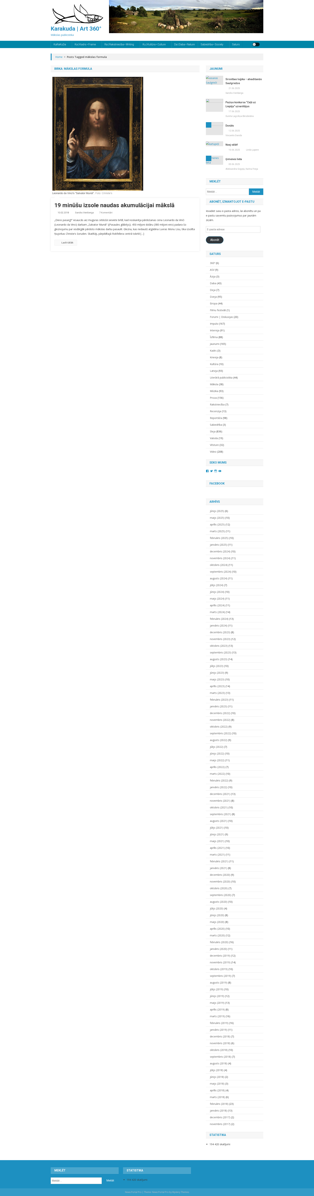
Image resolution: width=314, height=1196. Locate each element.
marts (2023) (217, 693)
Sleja (213, 431)
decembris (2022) (220, 713)
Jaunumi (214, 344)
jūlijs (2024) (216, 585)
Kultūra (214, 364)
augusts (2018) (218, 1063)
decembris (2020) (220, 874)
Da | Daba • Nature (184, 44)
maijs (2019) (217, 1002)
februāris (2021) (219, 861)
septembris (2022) (220, 733)
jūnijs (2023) (217, 672)
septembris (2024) (220, 571)
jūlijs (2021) (216, 827)
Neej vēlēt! (232, 144)
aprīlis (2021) (217, 848)
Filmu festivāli (218, 310)
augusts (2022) (218, 740)
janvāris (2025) (218, 544)
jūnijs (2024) (217, 592)
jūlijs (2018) (216, 1070)
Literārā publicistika (221, 377)
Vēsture (214, 445)
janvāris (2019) (218, 1029)
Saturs (236, 44)
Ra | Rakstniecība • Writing (119, 44)
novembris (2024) (220, 558)
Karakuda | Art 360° (76, 28)
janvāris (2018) (218, 1110)
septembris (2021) (220, 814)
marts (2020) (217, 935)
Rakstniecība (217, 404)
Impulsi (214, 323)
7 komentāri (105, 212)
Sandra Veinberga (84, 212)
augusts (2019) (218, 982)
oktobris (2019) (219, 969)
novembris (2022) (220, 720)
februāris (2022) (219, 780)
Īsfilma (214, 337)
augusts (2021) (218, 821)
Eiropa (213, 303)
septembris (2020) (220, 895)
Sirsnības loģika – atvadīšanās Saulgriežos (244, 81)
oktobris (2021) (219, 807)
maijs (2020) (217, 922)
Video (213, 451)
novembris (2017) (220, 1124)
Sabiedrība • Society (212, 44)
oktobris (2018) (219, 1050)
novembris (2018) (220, 1043)
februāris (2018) (219, 1104)
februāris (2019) (219, 1023)
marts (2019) (217, 1016)
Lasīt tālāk (67, 242)
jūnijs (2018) (217, 1077)
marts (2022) (217, 773)
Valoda (214, 438)
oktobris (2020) (219, 888)
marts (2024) (217, 612)
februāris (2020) (219, 942)
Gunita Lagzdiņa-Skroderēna (240, 116)
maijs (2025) (217, 517)
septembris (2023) (220, 652)
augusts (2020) (218, 901)
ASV (212, 269)
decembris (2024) (220, 551)
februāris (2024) (219, 618)
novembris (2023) (220, 639)
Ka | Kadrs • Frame (85, 44)
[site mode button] (256, 44)
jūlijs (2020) (216, 908)
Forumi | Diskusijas (221, 317)
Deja (213, 290)
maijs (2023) (217, 679)
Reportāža (216, 418)
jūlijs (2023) (216, 666)
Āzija (213, 276)
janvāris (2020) (218, 949)
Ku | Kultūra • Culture (154, 44)
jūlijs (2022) (216, 746)
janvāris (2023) (218, 706)
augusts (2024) (218, 578)
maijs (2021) (217, 841)
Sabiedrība (216, 424)
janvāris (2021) (218, 868)
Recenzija (215, 411)
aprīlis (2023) (217, 686)
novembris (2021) (220, 800)
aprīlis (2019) (217, 1009)
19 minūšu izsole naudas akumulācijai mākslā (114, 205)
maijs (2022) (217, 760)
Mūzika (214, 391)
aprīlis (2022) (217, 767)
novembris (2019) (220, 962)
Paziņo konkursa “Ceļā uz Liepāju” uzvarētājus (241, 104)
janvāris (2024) (218, 625)
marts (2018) (217, 1097)
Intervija (214, 330)
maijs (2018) (217, 1083)
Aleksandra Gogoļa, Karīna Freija (242, 169)
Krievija (214, 357)
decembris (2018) (220, 1036)
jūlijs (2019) (216, 989)
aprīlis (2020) (217, 928)
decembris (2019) (220, 955)
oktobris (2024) (219, 565)
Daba (213, 283)
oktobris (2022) (219, 726)
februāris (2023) (219, 699)
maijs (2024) (217, 598)
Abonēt (214, 240)
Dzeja (213, 296)
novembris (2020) (220, 881)
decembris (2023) (220, 632)
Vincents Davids (234, 135)
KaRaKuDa (60, 44)
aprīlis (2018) (217, 1090)
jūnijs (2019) (217, 996)
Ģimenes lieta (234, 159)
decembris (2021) (220, 794)
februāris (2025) (219, 538)
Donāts (230, 125)
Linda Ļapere (252, 150)
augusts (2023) (218, 659)
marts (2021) (217, 854)
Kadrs (213, 350)
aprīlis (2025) (217, 524)
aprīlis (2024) (217, 605)
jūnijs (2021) (217, 834)
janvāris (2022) (218, 787)
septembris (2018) (220, 1056)
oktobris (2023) (219, 645)
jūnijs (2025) (217, 511)
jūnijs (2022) (217, 753)
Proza (213, 397)
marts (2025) (217, 531)
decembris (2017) (220, 1117)
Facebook (217, 483)
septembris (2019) (220, 976)
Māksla (214, 384)
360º (212, 263)
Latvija (214, 371)
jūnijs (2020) (217, 915)
